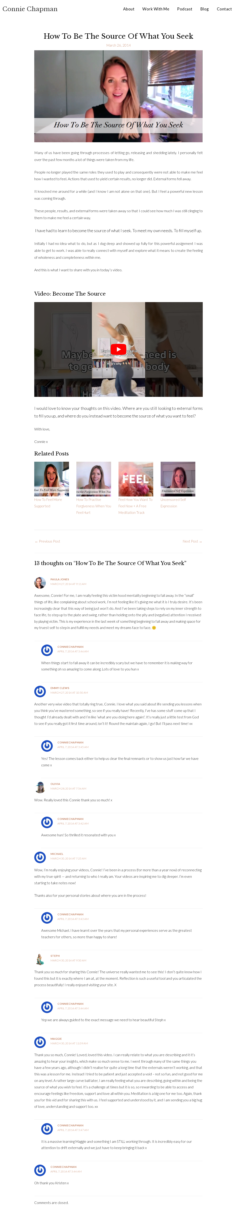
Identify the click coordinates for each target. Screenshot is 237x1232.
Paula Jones (59, 579)
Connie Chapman (30, 9)
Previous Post (47, 541)
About (129, 8)
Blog (204, 8)
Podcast (185, 8)
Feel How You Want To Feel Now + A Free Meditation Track (135, 506)
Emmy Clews (59, 688)
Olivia (55, 784)
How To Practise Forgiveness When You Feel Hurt (93, 506)
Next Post (192, 541)
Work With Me (155, 8)
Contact (224, 8)
